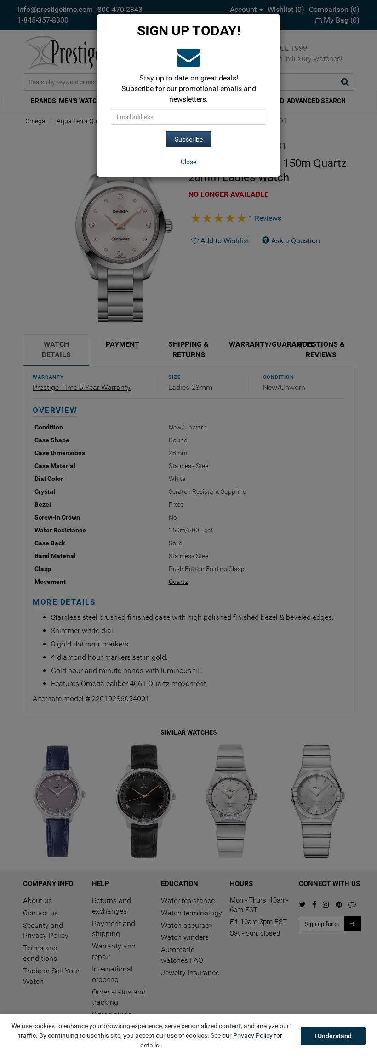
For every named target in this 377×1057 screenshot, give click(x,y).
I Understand (333, 1036)
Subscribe (189, 139)
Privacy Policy (253, 1035)
